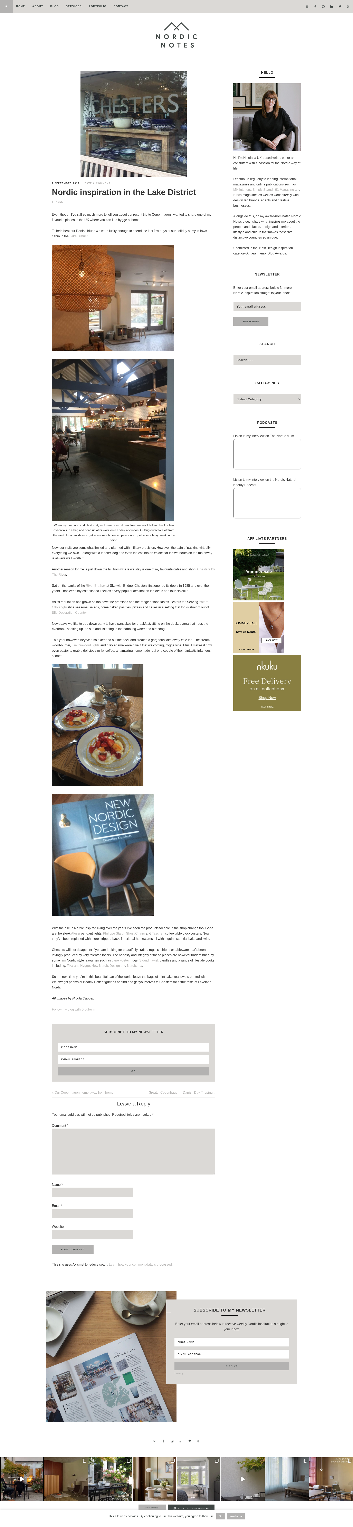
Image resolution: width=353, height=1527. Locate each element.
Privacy (178, 1373)
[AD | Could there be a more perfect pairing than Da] (331, 1479)
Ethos (237, 195)
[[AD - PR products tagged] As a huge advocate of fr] (243, 1479)
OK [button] (221, 1516)
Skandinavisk (149, 960)
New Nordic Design (106, 965)
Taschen (158, 933)
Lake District (78, 236)
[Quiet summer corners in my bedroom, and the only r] (198, 1479)
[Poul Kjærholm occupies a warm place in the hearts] (66, 1479)
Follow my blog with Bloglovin (73, 1009)
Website (58, 1226)
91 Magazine (285, 189)
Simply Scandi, (263, 189)
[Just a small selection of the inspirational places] (154, 1479)
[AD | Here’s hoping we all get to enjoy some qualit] (22, 1479)
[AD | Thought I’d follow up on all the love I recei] (110, 1479)
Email (57, 1205)
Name (57, 1184)
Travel (57, 202)
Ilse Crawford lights (85, 645)
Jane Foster (121, 960)
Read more (235, 1516)
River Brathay (96, 585)
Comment (60, 1125)
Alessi (75, 933)
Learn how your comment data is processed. (141, 1264)
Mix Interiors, (242, 189)
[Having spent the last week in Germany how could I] (287, 1479)
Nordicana (134, 965)
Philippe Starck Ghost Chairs (124, 933)
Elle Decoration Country (69, 612)
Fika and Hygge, (79, 965)
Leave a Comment (97, 183)
